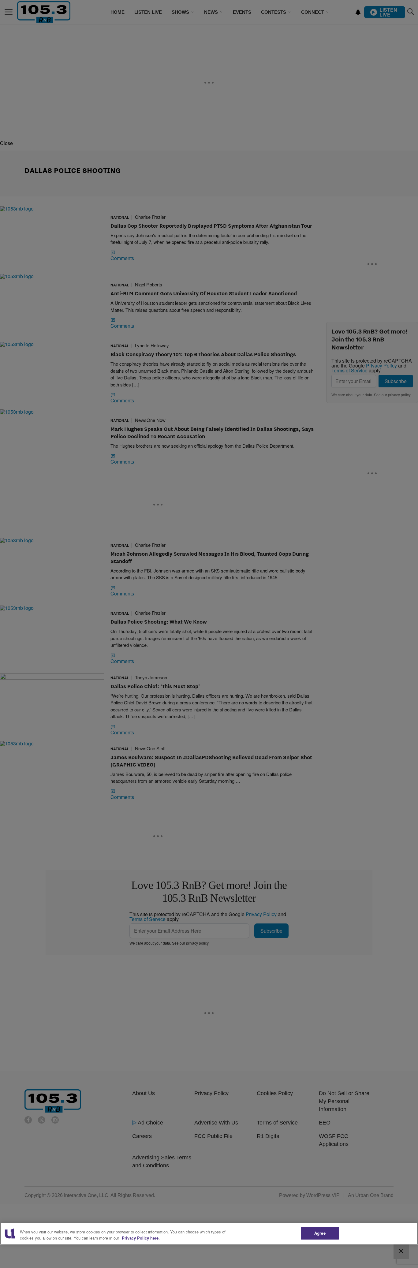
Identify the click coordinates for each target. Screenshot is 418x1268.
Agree (320, 1233)
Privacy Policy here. (141, 1238)
